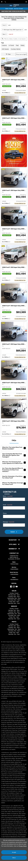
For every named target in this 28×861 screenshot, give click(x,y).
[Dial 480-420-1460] (5, 1)
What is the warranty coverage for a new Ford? (12, 483)
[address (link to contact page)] (2, 1)
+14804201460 (14, 564)
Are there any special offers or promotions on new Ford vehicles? (12, 469)
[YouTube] (16, 586)
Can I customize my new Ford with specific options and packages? (12, 455)
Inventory (13, 540)
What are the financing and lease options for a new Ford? (12, 462)
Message (8, 522)
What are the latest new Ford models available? (12, 448)
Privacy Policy (23, 846)
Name (8, 496)
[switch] (26, 2)
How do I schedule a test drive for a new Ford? (12, 477)
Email (7, 504)
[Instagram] (14, 586)
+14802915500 (14, 569)
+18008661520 (14, 579)
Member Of (13, 549)
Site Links (13, 544)
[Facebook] (11, 586)
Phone (4, 513)
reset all (11, 34)
